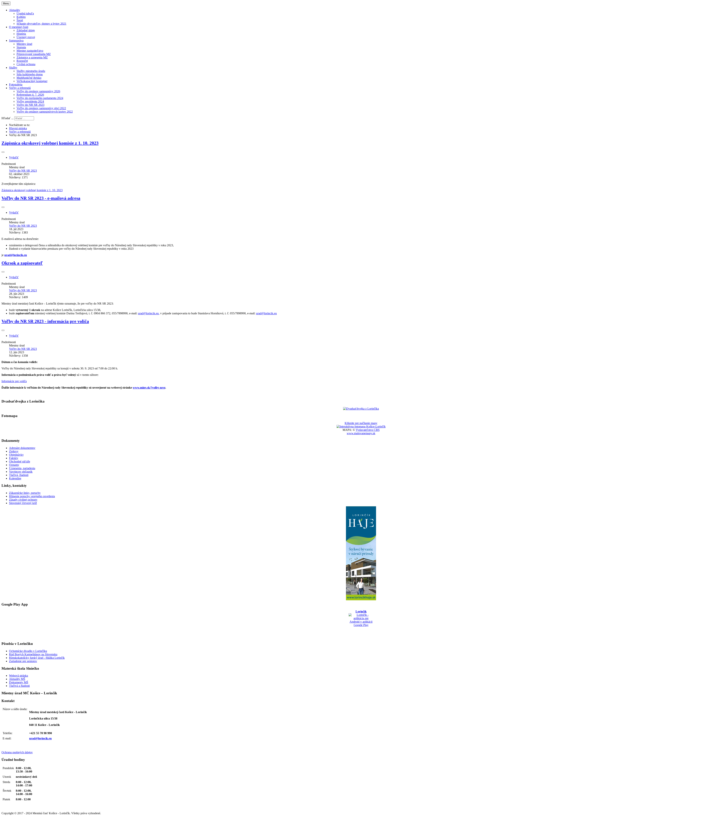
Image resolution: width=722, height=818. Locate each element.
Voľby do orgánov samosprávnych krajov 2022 (45, 111)
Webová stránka (18, 675)
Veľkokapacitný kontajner (32, 81)
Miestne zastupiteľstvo (30, 50)
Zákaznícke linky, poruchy (25, 492)
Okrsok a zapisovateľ (22, 263)
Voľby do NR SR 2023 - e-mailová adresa (41, 198)
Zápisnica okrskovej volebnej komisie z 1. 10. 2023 (50, 143)
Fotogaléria (15, 84)
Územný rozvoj (26, 37)
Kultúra (21, 16)
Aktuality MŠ (17, 679)
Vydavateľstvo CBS (368, 429)
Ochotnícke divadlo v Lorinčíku (28, 651)
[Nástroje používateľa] (3, 152)
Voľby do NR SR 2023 (30, 104)
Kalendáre (15, 478)
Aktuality (14, 10)
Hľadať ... (8, 118)
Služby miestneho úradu (31, 71)
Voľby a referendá (20, 87)
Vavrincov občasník (21, 471)
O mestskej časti (18, 27)
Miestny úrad (24, 43)
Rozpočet (22, 60)
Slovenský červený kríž (23, 503)
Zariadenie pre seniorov (23, 661)
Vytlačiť (14, 157)
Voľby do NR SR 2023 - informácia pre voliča (45, 321)
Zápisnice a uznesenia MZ (32, 57)
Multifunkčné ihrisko (29, 77)
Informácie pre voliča (14, 381)
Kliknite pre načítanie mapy (361, 423)
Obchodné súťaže (19, 461)
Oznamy (14, 464)
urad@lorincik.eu (15, 255)
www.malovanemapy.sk (361, 433)
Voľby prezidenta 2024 (30, 101)
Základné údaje (26, 30)
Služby (13, 67)
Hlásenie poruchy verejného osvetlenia (32, 496)
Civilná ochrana (26, 64)
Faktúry (13, 458)
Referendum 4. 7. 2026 (30, 94)
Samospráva (16, 40)
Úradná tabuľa (25, 13)
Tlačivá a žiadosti (19, 685)
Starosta (21, 47)
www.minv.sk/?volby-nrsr (149, 387)
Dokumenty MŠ (18, 682)
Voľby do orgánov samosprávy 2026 (38, 91)
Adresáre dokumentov (22, 448)
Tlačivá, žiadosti (18, 475)
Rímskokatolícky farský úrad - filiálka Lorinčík (37, 657)
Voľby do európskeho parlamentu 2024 (40, 98)
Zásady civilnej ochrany (23, 499)
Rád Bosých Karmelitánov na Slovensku (33, 654)
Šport (20, 20)
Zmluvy (13, 451)
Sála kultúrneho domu (30, 74)
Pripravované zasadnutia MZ (34, 54)
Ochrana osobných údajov (17, 752)
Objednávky (16, 454)
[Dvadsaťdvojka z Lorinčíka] (361, 408)
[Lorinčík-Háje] (361, 553)
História (21, 33)
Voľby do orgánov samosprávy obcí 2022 (41, 108)
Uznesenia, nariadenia (22, 468)
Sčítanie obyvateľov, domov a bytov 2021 (41, 23)
